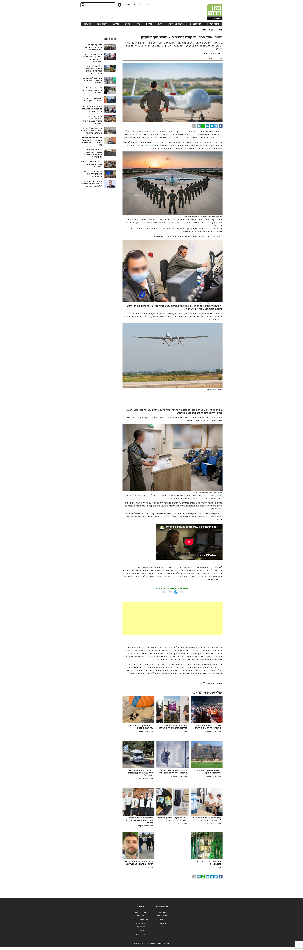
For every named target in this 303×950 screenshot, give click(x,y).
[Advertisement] (173, 618)
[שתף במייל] (199, 126)
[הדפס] (194, 126)
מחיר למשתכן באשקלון (141, 919)
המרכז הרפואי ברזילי (141, 912)
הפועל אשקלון (141, 927)
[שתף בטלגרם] (212, 126)
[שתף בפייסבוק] (119, 4)
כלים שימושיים (162, 907)
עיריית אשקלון (141, 916)
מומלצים (140, 907)
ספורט (127, 24)
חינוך (160, 24)
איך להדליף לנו (143, 4)
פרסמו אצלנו (130, 4)
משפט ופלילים (195, 24)
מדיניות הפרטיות (162, 916)
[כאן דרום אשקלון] (211, 10)
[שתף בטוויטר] (216, 126)
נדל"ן (138, 24)
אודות (162, 927)
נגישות (162, 919)
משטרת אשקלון (140, 923)
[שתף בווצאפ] (203, 126)
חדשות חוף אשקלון (176, 24)
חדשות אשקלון (213, 24)
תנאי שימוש (162, 912)
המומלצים (141, 930)
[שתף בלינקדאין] (207, 126)
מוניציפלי (87, 24)
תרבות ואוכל (102, 24)
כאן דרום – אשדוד (141, 934)
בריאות (149, 24)
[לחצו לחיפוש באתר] (83, 4)
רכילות (116, 24)
